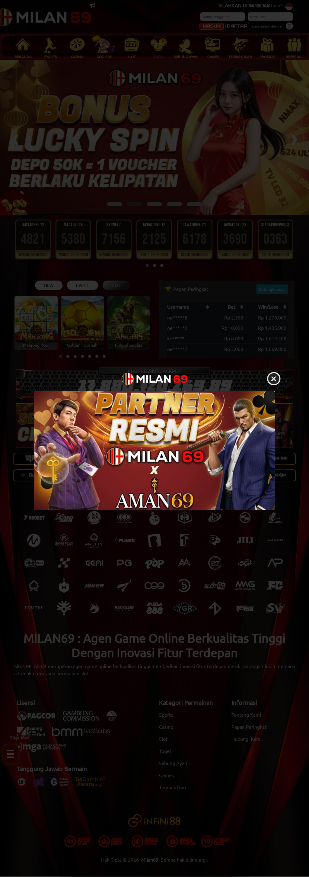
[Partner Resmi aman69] (154, 450)
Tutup (274, 379)
